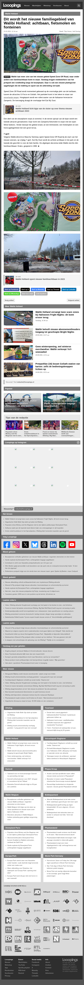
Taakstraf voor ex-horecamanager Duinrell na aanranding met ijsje (22, 775)
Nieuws (27, 5)
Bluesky (35, 970)
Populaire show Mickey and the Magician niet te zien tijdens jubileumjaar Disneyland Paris (36, 525)
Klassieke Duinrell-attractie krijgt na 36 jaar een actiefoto (22, 785)
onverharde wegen (11, 97)
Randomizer (9, 970)
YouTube (21, 965)
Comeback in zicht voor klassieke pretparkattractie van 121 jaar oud (28, 563)
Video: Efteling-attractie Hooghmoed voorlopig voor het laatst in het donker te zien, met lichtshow (38, 605)
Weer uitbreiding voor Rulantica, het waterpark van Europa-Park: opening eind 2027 (21, 870)
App (6, 968)
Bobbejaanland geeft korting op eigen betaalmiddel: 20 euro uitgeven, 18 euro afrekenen (60, 807)
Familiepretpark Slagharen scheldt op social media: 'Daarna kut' (27, 680)
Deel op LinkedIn (69, 289)
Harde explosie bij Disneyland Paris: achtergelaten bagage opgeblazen (60, 403)
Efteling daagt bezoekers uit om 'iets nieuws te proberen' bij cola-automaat (31, 689)
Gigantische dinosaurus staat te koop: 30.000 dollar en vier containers (29, 701)
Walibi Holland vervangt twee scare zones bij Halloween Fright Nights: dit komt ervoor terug (57, 315)
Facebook (35, 962)
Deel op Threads (53, 289)
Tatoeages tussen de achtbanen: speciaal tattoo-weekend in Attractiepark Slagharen (61, 757)
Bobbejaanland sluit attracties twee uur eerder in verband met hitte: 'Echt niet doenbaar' (60, 815)
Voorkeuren (57, 5)
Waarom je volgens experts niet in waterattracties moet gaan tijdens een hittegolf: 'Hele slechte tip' (39, 631)
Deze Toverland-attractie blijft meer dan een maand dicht (24, 654)
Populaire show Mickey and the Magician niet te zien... (14, 433)
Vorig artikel (9, 300)
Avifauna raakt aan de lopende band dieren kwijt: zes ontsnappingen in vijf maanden (34, 528)
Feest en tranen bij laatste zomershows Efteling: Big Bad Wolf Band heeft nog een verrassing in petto (40, 608)
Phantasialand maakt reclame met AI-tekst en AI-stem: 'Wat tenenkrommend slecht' (34, 698)
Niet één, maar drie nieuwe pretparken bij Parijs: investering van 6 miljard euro (32, 591)
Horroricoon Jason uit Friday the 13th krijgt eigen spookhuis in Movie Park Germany (61, 862)
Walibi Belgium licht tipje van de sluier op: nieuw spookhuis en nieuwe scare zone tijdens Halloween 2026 (21, 809)
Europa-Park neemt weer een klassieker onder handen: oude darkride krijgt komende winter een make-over (22, 863)
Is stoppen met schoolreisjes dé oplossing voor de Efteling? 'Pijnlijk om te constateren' (35, 640)
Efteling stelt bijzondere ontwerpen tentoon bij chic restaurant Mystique (29, 695)
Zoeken (48, 965)
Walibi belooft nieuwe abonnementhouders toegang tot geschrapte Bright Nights (22, 752)
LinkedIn (35, 976)
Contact (48, 968)
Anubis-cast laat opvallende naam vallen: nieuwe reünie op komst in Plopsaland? (61, 775)
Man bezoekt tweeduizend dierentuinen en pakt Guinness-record (27, 692)
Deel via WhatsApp (12, 294)
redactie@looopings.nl (25, 382)
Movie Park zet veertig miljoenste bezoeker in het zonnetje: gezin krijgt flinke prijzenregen (62, 873)
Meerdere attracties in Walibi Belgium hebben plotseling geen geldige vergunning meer (22, 817)
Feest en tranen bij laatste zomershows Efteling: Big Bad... (50, 433)
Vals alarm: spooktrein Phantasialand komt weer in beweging (26, 663)
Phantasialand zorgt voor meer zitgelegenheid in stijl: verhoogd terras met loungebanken (61, 845)
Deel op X (25, 289)
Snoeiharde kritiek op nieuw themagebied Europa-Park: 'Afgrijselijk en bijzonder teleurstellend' (37, 634)
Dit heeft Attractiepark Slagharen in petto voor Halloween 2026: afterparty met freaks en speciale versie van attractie (62, 751)
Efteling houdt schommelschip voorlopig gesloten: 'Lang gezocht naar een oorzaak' (34, 677)
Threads (35, 973)
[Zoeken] (79, 5)
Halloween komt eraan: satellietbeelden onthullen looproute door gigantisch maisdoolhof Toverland (60, 722)
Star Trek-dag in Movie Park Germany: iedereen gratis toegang (60, 867)
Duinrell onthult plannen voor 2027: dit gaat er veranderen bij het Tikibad (22, 780)
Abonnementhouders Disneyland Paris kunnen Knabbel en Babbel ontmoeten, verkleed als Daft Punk (20, 840)
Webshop (47, 5)
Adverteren (49, 973)
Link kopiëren (41, 294)
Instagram (35, 965)
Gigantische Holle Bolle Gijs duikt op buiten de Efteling (24, 522)
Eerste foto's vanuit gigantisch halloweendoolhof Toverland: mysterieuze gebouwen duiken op (61, 715)
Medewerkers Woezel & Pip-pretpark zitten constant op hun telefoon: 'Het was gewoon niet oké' (38, 637)
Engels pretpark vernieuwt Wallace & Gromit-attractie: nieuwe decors (29, 651)
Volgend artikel (73, 300)
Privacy (7, 976)
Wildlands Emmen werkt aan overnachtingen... (68, 433)
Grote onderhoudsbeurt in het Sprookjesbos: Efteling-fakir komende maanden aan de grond (37, 531)
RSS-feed (21, 970)
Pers (47, 970)
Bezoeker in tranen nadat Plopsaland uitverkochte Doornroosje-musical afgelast (61, 780)
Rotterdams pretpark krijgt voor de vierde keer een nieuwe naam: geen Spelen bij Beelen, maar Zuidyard (41, 571)
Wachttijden (36, 5)
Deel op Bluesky (38, 289)
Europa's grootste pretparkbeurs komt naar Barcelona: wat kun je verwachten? (32, 657)
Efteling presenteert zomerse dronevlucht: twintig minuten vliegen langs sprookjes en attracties (38, 614)
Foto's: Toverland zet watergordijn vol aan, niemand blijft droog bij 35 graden (61, 729)
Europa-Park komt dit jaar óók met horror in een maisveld (22, 877)
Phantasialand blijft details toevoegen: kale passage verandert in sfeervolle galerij (61, 839)
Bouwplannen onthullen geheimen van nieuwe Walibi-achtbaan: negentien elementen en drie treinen (21, 402)
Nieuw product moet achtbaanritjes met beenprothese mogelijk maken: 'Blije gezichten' (35, 660)
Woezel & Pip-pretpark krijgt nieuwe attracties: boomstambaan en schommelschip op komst (36, 585)
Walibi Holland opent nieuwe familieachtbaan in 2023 (40, 279)
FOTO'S (28, 323)
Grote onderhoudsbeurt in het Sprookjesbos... (31, 433)
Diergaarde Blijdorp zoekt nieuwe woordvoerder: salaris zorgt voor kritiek (30, 674)
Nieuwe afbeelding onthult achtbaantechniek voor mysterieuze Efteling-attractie (32, 582)
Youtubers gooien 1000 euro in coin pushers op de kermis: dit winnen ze (30, 594)
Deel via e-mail (27, 294)
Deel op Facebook (11, 289)
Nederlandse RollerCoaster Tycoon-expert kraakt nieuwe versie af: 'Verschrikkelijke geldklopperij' (38, 617)
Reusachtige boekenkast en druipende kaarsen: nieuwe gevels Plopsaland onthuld (62, 785)
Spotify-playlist (24, 968)
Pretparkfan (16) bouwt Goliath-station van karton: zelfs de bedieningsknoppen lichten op (57, 366)
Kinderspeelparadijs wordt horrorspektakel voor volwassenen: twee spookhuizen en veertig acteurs (39, 611)
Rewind (21, 973)
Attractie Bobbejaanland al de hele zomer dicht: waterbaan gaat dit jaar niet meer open (62, 801)
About (66, 5)
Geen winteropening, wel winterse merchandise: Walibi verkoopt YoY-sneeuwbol (53, 349)
